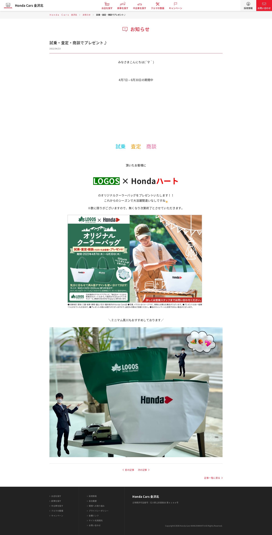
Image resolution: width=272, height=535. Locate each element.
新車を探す (122, 8)
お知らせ (87, 15)
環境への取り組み (97, 506)
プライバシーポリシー (99, 511)
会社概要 (93, 501)
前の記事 (129, 470)
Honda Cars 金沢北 (29, 5)
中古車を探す (139, 8)
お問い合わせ (264, 8)
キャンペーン (175, 8)
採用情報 (248, 8)
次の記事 (142, 470)
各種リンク (94, 516)
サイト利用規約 (96, 520)
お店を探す (107, 8)
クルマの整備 (157, 8)
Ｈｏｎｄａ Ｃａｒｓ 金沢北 (63, 15)
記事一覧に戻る (212, 478)
